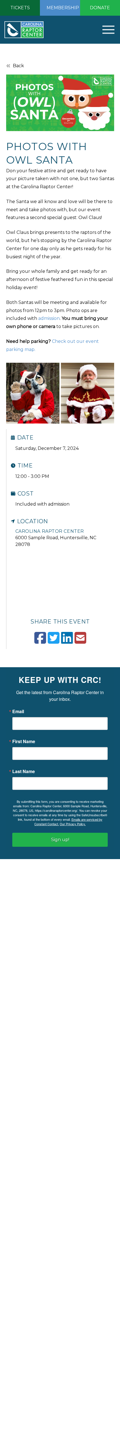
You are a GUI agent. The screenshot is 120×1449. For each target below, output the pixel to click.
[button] (100, 29)
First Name (23, 741)
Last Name (23, 771)
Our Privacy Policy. (73, 824)
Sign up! (60, 839)
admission (49, 318)
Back (18, 65)
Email (18, 711)
